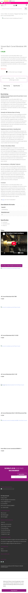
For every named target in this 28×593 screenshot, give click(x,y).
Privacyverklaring (4, 528)
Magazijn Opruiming (18, 14)
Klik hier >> (19, 543)
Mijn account (3, 513)
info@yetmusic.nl (7, 501)
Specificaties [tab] (16, 85)
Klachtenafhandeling (5, 530)
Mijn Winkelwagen (4, 514)
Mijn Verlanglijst (4, 516)
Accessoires (11, 14)
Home (2, 14)
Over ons (3, 522)
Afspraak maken (4, 550)
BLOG (2, 548)
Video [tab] (5, 88)
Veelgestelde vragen (5, 534)
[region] (14, 586)
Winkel (5, 14)
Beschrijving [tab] (7, 85)
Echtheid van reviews (5, 532)
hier (3, 199)
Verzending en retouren (6, 526)
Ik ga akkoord (14, 590)
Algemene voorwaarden (6, 524)
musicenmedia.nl (4, 567)
